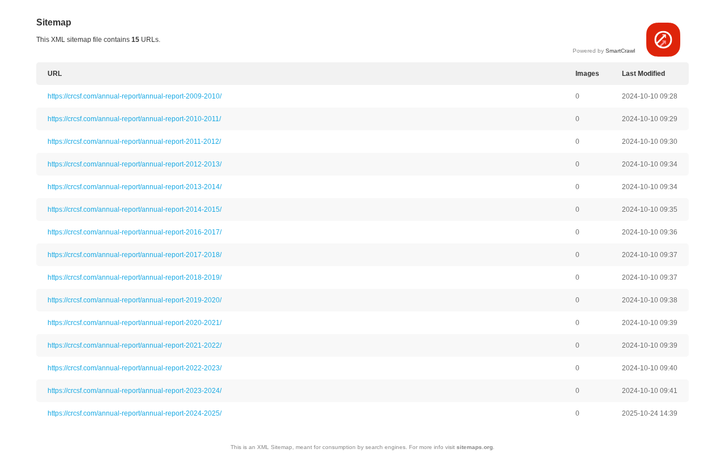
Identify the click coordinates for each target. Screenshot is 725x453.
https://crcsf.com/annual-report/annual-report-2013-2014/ (134, 187)
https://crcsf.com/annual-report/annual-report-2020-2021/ (134, 323)
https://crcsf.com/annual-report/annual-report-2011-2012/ (134, 142)
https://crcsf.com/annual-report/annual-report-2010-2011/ (134, 119)
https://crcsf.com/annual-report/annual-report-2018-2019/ (134, 277)
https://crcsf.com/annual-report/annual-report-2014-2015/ (134, 209)
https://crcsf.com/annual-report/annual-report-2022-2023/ (134, 368)
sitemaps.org (475, 447)
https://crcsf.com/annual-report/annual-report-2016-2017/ (134, 232)
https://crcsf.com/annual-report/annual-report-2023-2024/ (134, 391)
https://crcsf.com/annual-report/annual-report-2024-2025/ (134, 413)
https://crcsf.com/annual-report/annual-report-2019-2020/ (134, 300)
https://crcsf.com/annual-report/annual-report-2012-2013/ (134, 164)
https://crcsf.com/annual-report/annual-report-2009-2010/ (134, 96)
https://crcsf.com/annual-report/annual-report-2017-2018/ (134, 255)
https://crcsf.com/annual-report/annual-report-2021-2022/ (134, 345)
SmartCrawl (620, 51)
